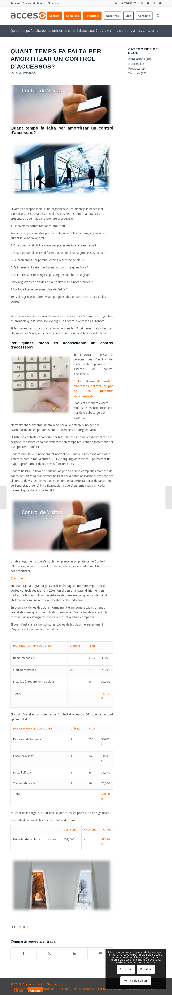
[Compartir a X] (49, 953)
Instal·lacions (136, 59)
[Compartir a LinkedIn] (74, 953)
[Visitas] (61, 104)
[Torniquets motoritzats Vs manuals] (168, 497)
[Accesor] (30, 15)
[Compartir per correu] (100, 953)
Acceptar (126, 969)
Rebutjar (145, 969)
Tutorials (29, 72)
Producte (134, 68)
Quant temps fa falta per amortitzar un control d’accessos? (53, 30)
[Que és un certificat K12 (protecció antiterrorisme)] (3, 497)
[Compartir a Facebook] (23, 953)
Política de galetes (135, 980)
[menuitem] (116, 3)
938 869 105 (129, 3)
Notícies (15, 72)
